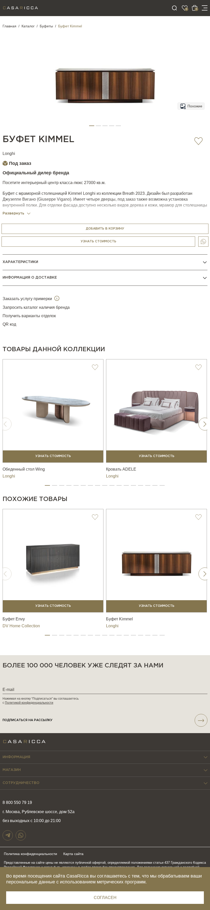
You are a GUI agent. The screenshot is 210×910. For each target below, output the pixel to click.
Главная (9, 26)
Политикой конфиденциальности (29, 702)
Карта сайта (73, 854)
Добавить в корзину (105, 228)
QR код (9, 324)
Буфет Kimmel (119, 619)
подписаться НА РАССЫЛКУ (27, 720)
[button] (47, 485)
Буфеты (46, 26)
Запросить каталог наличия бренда (36, 307)
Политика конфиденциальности (30, 854)
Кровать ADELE (121, 469)
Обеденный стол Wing (24, 469)
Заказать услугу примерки (28, 299)
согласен (105, 897)
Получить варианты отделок (29, 316)
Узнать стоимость (98, 241)
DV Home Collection (21, 626)
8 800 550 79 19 (17, 802)
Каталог (28, 26)
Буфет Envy (14, 619)
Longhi (9, 153)
